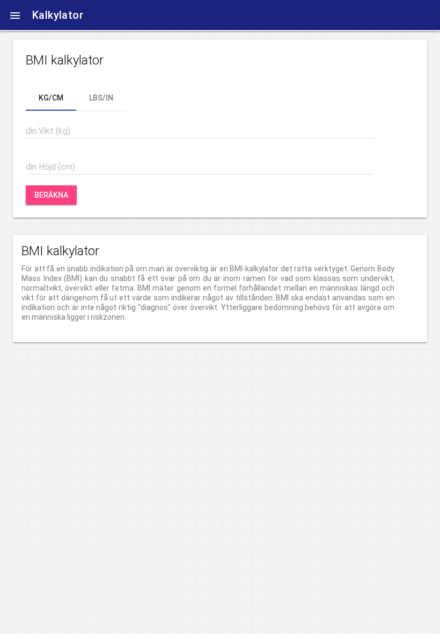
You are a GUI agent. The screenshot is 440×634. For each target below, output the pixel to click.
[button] (15, 15)
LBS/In (101, 97)
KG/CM (51, 97)
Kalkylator (57, 15)
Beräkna (51, 195)
